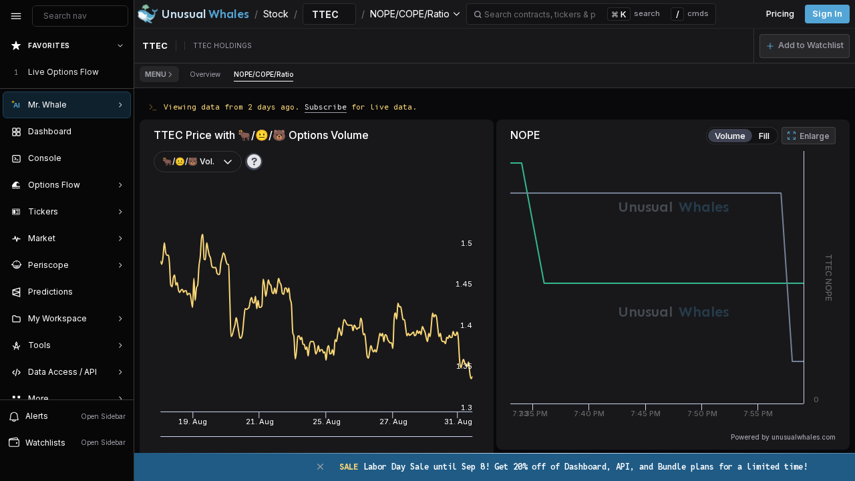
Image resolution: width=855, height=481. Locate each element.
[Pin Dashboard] (118, 131)
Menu (155, 74)
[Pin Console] (118, 158)
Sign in (827, 14)
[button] (804, 46)
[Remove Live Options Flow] (122, 72)
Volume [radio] (730, 135)
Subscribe (326, 107)
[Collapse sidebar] (16, 16)
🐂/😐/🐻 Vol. (188, 161)
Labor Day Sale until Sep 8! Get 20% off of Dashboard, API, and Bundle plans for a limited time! (573, 466)
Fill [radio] (764, 135)
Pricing (780, 14)
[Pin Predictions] (118, 292)
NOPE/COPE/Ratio (263, 74)
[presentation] (67, 215)
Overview (205, 74)
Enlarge (815, 136)
